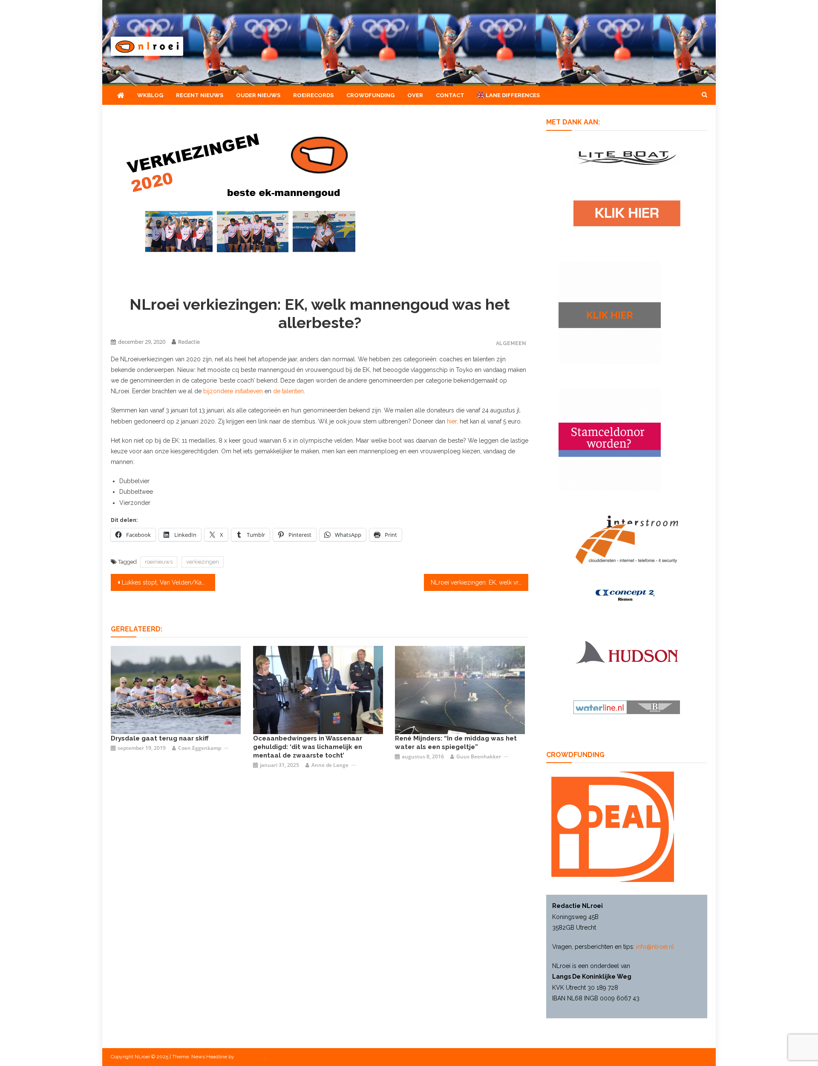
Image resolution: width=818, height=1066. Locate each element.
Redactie (189, 342)
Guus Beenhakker (478, 756)
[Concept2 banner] (626, 595)
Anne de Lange (330, 765)
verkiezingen (202, 562)
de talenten (288, 391)
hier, (452, 421)
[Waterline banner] (626, 706)
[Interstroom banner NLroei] (627, 539)
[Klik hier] (610, 312)
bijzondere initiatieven (233, 391)
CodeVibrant (250, 1057)
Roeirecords (313, 95)
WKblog (150, 95)
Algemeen (511, 343)
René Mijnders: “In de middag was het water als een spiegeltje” (456, 743)
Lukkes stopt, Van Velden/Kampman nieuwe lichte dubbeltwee (168, 582)
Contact (450, 95)
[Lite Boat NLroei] (626, 157)
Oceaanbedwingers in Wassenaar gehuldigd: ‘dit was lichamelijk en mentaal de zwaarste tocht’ (307, 747)
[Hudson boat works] (626, 651)
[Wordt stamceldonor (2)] (610, 439)
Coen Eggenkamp (199, 748)
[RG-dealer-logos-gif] (626, 212)
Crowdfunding (370, 95)
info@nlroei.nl (655, 946)
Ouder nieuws (258, 95)
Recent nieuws (199, 95)
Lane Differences (512, 95)
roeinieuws (159, 562)
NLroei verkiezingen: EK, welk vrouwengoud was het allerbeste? (479, 582)
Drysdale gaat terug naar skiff (160, 738)
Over (415, 95)
